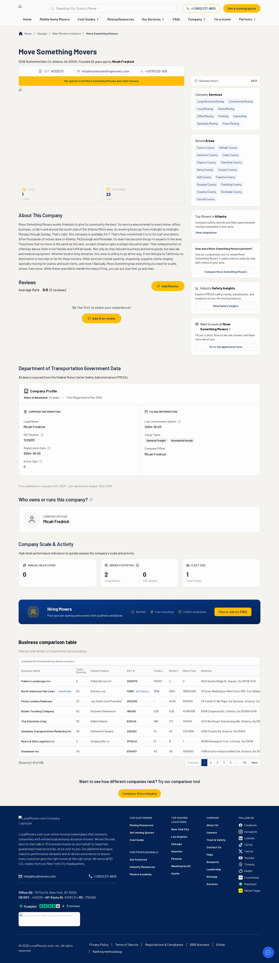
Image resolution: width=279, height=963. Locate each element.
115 (245, 762)
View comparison (206, 232)
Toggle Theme (9, 960)
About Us (212, 825)
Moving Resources (120, 19)
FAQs (176, 19)
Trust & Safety (215, 840)
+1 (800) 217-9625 (203, 8)
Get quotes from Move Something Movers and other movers (101, 81)
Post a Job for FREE (233, 612)
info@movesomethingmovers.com (105, 71)
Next (255, 762)
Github (220, 944)
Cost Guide (137, 840)
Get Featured (138, 859)
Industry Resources (142, 867)
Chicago (176, 844)
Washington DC (181, 866)
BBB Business (199, 944)
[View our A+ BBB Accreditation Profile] (49, 919)
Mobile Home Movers (54, 19)
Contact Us (213, 847)
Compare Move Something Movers (225, 271)
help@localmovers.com (40, 876)
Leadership (213, 869)
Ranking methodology (107, 951)
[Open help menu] (268, 952)
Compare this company (140, 793)
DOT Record (142, 691)
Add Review (170, 286)
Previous (193, 762)
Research (212, 862)
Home (27, 19)
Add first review (103, 318)
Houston (176, 851)
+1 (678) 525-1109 (156, 71)
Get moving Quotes (142, 832)
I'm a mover (222, 19)
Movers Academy (141, 874)
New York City (180, 829)
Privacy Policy (98, 944)
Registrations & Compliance (164, 944)
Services (212, 884)
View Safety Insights (226, 306)
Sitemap (211, 876)
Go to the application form (225, 346)
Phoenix (176, 858)
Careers (211, 832)
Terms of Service (126, 944)
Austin (175, 873)
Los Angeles (179, 836)
